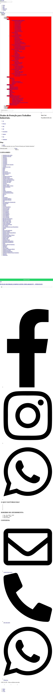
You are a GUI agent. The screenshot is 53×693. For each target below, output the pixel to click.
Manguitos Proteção (7, 219)
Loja (3, 6)
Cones (4, 189)
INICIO (2, 684)
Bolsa (4, 169)
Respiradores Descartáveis (8, 241)
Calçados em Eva (6, 177)
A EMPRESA (8, 684)
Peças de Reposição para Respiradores (10, 226)
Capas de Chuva (6, 184)
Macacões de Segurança (7, 218)
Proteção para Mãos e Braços (8, 235)
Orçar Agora (26, 279)
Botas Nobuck (5, 174)
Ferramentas (5, 197)
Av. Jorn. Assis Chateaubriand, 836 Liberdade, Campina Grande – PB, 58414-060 (10, 307)
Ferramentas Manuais (7, 199)
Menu (3, 14)
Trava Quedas (5, 248)
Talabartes (5, 246)
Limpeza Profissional (8, 508)
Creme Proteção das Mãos (8, 192)
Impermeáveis (5, 203)
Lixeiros (4, 205)
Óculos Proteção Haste (7, 224)
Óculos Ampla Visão (7, 222)
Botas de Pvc (5, 171)
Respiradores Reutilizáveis (8, 242)
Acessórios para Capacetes (8, 164)
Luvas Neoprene (6, 214)
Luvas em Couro (6, 208)
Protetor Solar (5, 238)
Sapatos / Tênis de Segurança (9, 244)
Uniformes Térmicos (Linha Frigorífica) (11, 252)
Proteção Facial (6, 233)
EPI (3, 196)
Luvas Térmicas (6, 216)
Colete (4, 188)
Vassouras (5, 253)
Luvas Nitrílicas (6, 215)
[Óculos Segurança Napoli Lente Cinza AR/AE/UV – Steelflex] (9, 276)
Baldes (4, 168)
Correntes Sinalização (7, 191)
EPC (4, 195)
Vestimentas (5, 255)
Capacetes (5, 183)
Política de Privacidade (5, 686)
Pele (3, 229)
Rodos (4, 243)
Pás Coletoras (5, 225)
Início (4, 5)
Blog (4, 7)
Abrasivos (5, 157)
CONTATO (20, 684)
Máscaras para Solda (7, 221)
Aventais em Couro (6, 167)
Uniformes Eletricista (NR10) (9, 249)
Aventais (4, 165)
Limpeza (4, 204)
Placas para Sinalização (7, 230)
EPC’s (5, 506)
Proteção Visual (6, 237)
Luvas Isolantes (6, 211)
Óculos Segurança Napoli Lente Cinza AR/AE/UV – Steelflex (21, 284)
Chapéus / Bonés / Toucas (8, 185)
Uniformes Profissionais (7, 251)
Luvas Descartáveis (7, 206)
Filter (16, 148)
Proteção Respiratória (7, 236)
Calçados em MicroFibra (8, 178)
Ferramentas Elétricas (7, 198)
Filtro (4, 201)
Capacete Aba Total (7, 182)
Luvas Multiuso (6, 212)
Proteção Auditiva (6, 231)
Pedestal (4, 228)
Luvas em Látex (6, 209)
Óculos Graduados (6, 223)
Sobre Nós (5, 8)
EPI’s (5, 505)
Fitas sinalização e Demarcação (9, 202)
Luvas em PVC (6, 210)
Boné (4, 170)
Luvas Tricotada (6, 217)
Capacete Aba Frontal (7, 181)
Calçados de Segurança (7, 176)
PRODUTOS (14, 684)
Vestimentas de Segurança (9, 509)
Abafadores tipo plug (7, 156)
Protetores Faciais (6, 239)
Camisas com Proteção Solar (8, 179)
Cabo (4, 175)
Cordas (4, 190)
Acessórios (5, 158)
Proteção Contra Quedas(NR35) (9, 232)
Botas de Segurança (7, 172)
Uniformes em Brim (7, 250)
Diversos (4, 194)
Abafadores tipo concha (7, 155)
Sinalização (5, 245)
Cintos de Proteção (6, 186)
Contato (4, 10)
